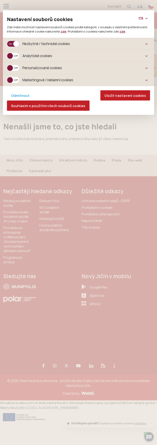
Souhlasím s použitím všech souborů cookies (48, 106)
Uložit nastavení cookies (125, 95)
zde (63, 31)
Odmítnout (20, 95)
